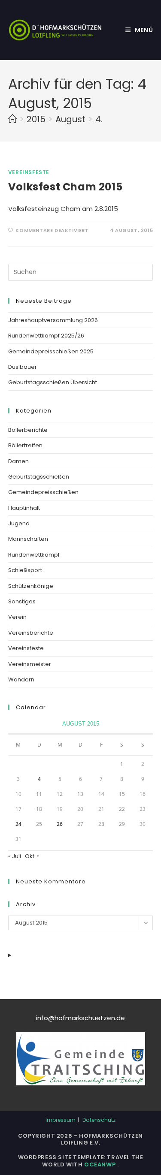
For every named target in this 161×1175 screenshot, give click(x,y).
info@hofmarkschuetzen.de (80, 1017)
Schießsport (25, 570)
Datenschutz (98, 1120)
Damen (18, 461)
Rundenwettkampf (34, 555)
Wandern (21, 679)
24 (18, 824)
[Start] (12, 119)
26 (60, 824)
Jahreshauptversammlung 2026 (53, 320)
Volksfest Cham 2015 (65, 187)
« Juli (14, 856)
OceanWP (100, 1164)
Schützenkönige (30, 586)
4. (99, 119)
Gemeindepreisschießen (43, 492)
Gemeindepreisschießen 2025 (51, 351)
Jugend (19, 523)
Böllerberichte (28, 430)
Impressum (61, 1120)
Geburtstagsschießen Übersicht (52, 382)
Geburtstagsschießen (38, 477)
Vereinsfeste (28, 172)
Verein (17, 617)
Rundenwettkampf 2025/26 (46, 335)
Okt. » (32, 856)
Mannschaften (28, 539)
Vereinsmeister (29, 664)
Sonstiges (22, 601)
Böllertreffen (25, 445)
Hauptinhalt (24, 508)
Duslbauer (22, 367)
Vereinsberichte (30, 633)
